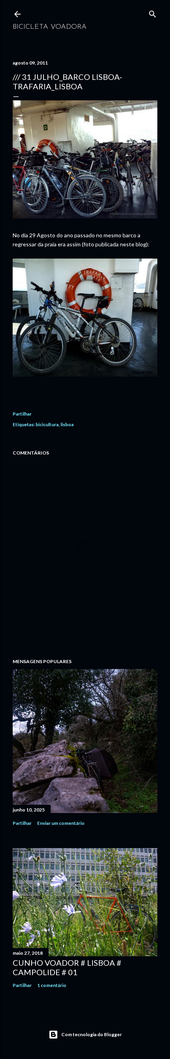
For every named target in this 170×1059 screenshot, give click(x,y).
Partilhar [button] (22, 414)
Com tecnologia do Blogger (91, 1034)
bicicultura (47, 424)
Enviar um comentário (61, 823)
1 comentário (51, 985)
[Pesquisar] (152, 12)
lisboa (67, 424)
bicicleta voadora (50, 27)
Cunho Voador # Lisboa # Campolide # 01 (67, 967)
